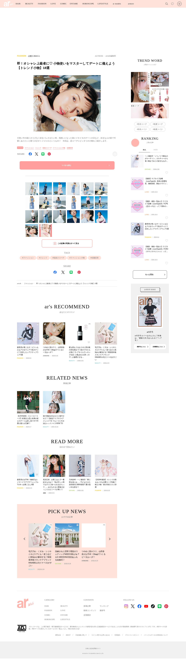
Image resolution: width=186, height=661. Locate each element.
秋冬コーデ (142, 124)
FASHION (42, 4)
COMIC (63, 4)
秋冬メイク (142, 129)
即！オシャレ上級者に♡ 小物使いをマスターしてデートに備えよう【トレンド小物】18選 (66, 283)
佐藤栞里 (70, 148)
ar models (117, 4)
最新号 (102, 610)
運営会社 (58, 635)
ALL (144, 150)
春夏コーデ (158, 124)
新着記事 (87, 606)
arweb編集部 (111, 56)
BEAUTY (29, 4)
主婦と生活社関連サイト (93, 648)
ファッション (29, 148)
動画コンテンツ (90, 610)
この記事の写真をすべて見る (68, 243)
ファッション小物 (59, 148)
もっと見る (149, 274)
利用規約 (117, 635)
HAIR (18, 4)
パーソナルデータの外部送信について (156, 635)
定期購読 (87, 615)
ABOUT (68, 635)
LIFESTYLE (103, 4)
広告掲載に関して (81, 635)
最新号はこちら (141, 346)
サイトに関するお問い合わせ (101, 635)
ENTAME (74, 4)
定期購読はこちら (158, 346)
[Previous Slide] (24, 539)
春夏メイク (158, 129)
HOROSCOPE (88, 4)
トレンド (38, 148)
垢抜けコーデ (47, 148)
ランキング (104, 606)
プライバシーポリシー (132, 635)
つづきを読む (66, 165)
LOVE (53, 4)
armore (131, 4)
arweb (19, 283)
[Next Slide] (109, 539)
